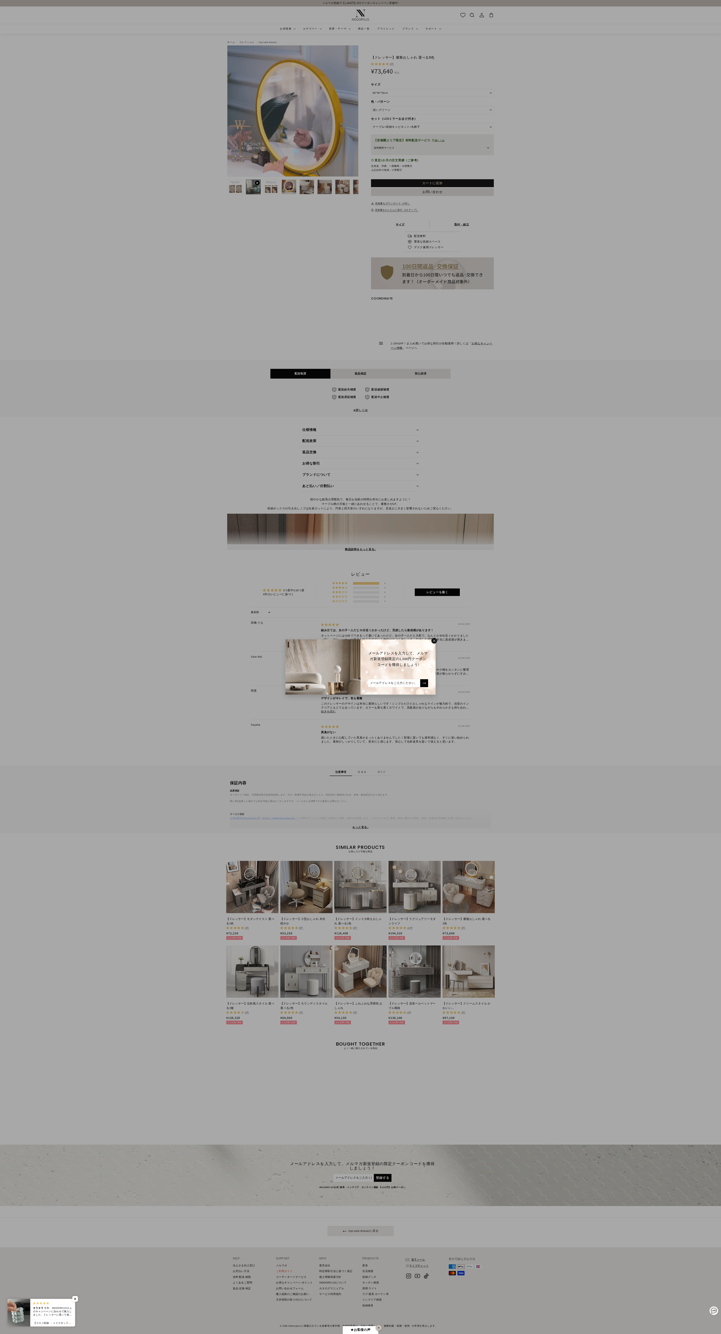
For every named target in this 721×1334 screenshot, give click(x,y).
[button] (75, 1299)
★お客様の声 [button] (361, 1330)
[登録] (424, 683)
